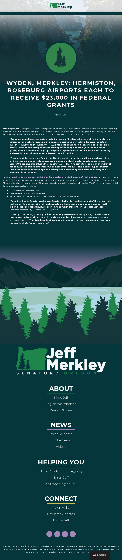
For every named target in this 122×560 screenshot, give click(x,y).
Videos (61, 446)
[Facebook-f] (49, 534)
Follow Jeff (61, 520)
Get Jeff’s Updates (61, 513)
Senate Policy (21, 546)
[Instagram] (57, 534)
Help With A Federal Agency (61, 471)
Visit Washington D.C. (61, 483)
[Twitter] (73, 534)
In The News (61, 440)
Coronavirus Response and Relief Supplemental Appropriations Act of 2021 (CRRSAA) (52, 177)
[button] (61, 13)
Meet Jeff (61, 397)
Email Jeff (61, 477)
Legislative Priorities (61, 403)
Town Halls (61, 507)
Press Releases (61, 433)
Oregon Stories (61, 410)
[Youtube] (65, 534)
